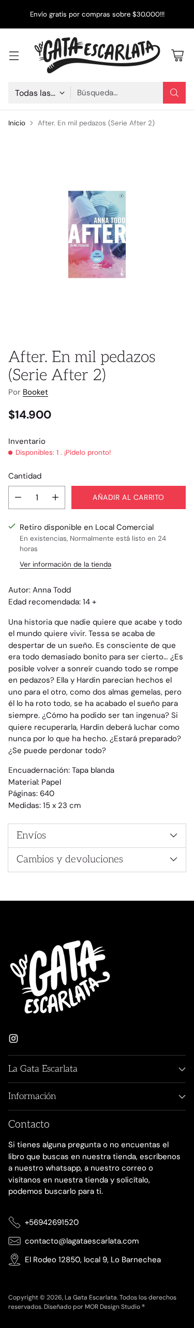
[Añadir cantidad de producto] (55, 497)
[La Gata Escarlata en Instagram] (13, 1040)
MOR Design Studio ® (115, 1307)
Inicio (16, 123)
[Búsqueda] (174, 93)
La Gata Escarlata (91, 1297)
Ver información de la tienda (65, 564)
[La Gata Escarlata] (97, 55)
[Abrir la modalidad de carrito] (177, 55)
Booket (35, 392)
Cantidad (24, 476)
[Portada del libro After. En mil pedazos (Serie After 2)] (97, 234)
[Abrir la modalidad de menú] (13, 55)
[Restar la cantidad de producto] (18, 497)
